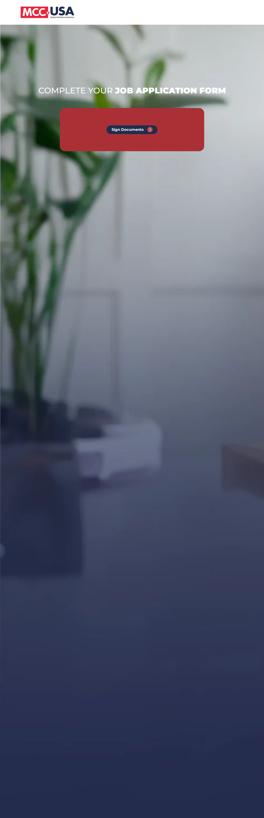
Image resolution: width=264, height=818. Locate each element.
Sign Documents (128, 129)
